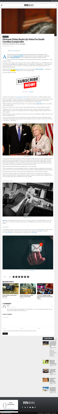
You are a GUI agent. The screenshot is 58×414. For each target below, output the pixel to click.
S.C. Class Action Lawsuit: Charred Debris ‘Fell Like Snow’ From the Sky (53, 344)
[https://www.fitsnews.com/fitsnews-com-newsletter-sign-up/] (28, 252)
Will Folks (5, 298)
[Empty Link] (55, 338)
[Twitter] (26, 407)
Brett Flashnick (29, 217)
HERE (40, 231)
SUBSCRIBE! (31, 91)
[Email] (33, 407)
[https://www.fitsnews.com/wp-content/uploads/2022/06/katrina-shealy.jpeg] (28, 139)
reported (21, 54)
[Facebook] (23, 407)
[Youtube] (31, 407)
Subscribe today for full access (9, 409)
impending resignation (17, 69)
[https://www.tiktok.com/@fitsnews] (35, 407)
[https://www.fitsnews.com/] (29, 402)
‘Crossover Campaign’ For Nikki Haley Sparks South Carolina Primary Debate (45, 297)
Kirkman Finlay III (18, 56)
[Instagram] (28, 407)
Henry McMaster (39, 69)
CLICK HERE (8, 232)
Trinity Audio (14, 50)
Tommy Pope (39, 103)
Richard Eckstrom (15, 57)
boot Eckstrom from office (20, 97)
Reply (52, 305)
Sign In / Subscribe (54, 0)
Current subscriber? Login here (9, 410)
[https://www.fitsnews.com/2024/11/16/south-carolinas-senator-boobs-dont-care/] (11, 288)
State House (5, 36)
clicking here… (32, 270)
